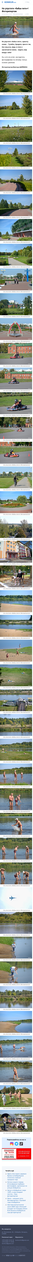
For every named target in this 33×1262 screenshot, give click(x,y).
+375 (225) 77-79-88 (8, 1242)
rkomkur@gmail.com (8, 1243)
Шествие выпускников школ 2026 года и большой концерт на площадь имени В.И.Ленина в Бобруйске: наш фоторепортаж (17, 1208)
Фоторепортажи (18, 14)
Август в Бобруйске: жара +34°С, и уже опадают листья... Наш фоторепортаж (16, 1193)
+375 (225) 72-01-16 (8, 1240)
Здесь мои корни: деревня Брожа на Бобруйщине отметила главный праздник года (16, 1177)
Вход (27, 2)
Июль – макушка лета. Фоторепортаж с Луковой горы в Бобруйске (16, 1200)
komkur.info (19, 1249)
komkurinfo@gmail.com (22, 1240)
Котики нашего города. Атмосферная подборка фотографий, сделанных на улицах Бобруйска (17, 1185)
